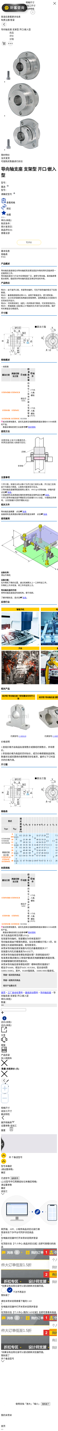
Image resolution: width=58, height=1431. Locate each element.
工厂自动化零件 (15, 992)
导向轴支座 (45, 992)
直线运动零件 (31, 992)
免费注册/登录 (8, 20)
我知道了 (45, 1404)
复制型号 (14, 1178)
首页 (3, 992)
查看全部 (5, 233)
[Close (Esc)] (2, 1429)
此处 (9, 492)
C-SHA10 (22, 736)
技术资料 (32, 427)
